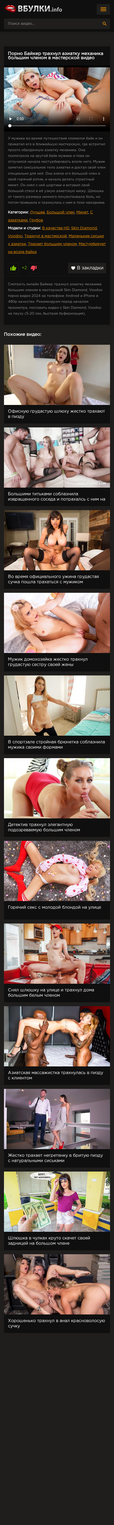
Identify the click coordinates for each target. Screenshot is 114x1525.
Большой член (60, 212)
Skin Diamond (84, 228)
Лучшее (37, 212)
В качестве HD (55, 228)
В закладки (87, 268)
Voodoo (15, 236)
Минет (82, 212)
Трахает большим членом (52, 244)
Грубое (36, 220)
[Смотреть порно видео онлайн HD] (33, 9)
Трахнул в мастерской (45, 236)
